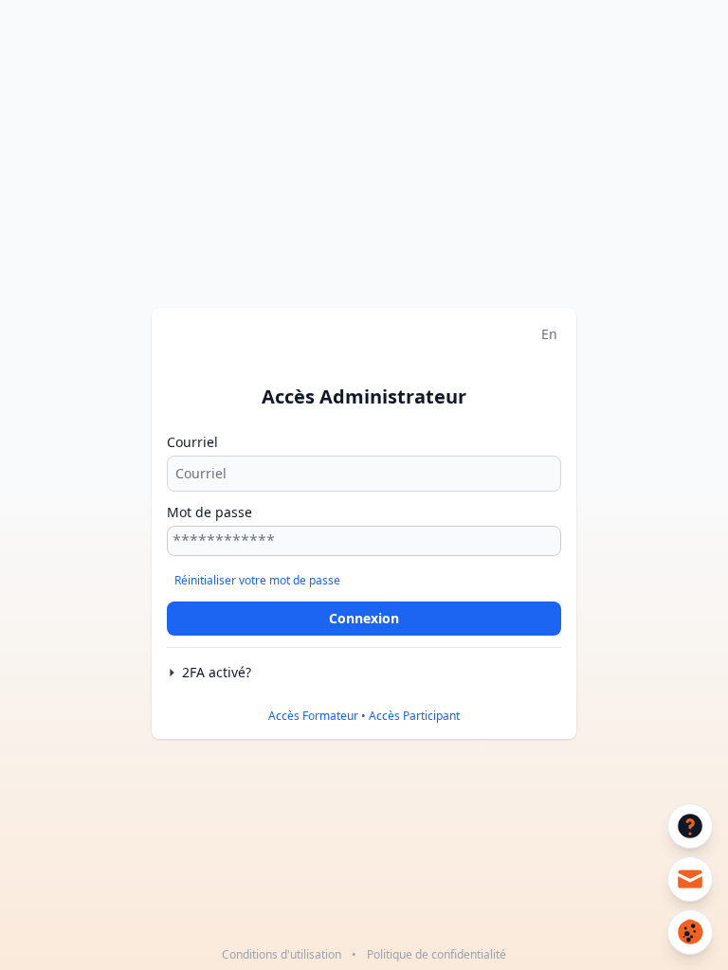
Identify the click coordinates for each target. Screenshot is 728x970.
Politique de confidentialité (436, 954)
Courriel (192, 442)
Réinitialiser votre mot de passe (257, 580)
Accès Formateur (313, 716)
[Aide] (690, 826)
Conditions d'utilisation (281, 954)
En (549, 334)
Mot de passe (209, 512)
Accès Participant (414, 716)
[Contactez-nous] (690, 879)
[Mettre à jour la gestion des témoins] (690, 932)
